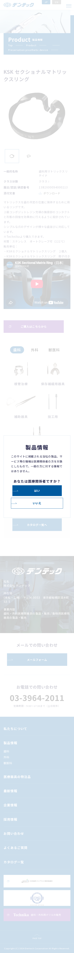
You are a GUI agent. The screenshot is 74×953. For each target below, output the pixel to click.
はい (37, 490)
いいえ (37, 503)
